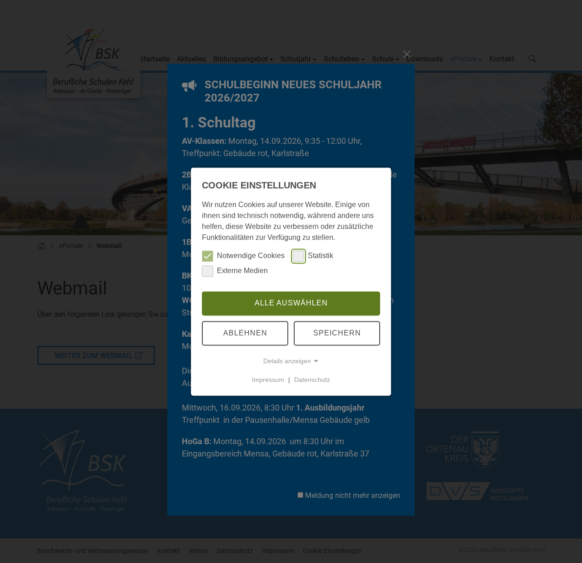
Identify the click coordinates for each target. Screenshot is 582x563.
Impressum (268, 379)
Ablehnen (245, 333)
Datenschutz (312, 379)
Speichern (337, 333)
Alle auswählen (291, 303)
